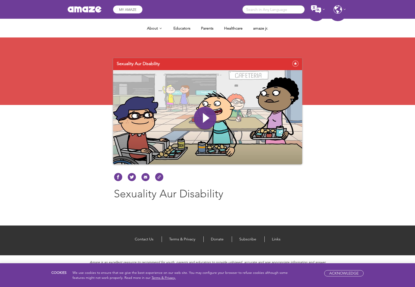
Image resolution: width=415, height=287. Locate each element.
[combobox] (273, 9)
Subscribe (247, 239)
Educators (181, 28)
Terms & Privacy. (164, 277)
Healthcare (233, 28)
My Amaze (127, 9)
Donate (217, 239)
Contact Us (144, 239)
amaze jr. (260, 28)
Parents (207, 28)
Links (276, 239)
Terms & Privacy (182, 239)
